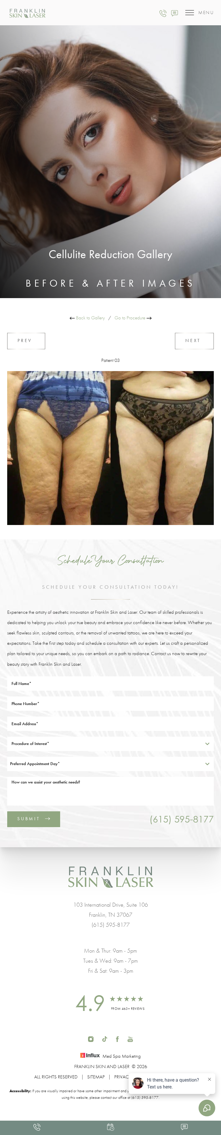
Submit (28, 819)
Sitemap (96, 1077)
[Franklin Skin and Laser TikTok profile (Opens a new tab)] (104, 1038)
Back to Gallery (90, 317)
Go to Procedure (130, 317)
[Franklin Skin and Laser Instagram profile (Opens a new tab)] (91, 1038)
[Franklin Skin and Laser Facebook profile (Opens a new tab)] (117, 1038)
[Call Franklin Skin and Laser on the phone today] (163, 12)
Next (194, 340)
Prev (26, 340)
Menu (206, 12)
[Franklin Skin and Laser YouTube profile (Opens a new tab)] (130, 1038)
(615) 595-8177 (181, 819)
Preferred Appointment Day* (35, 764)
